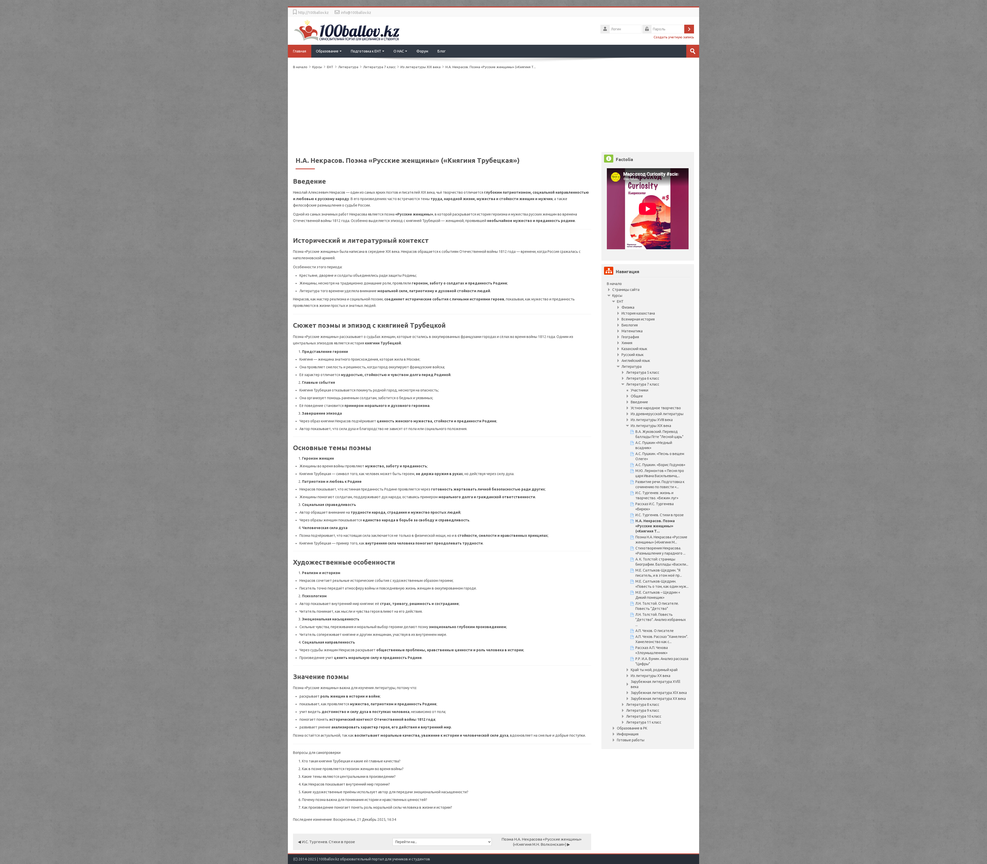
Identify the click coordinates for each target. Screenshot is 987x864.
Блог (441, 51)
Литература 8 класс (642, 704)
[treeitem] (648, 283)
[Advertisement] (447, 110)
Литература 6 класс (642, 378)
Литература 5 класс (642, 372)
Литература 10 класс (643, 716)
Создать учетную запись (674, 37)
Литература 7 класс (642, 384)
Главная (299, 51)
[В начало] (347, 30)
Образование (327, 51)
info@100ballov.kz (356, 13)
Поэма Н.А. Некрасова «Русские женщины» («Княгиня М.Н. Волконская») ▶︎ (541, 842)
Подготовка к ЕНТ (366, 51)
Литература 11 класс (643, 722)
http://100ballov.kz (313, 13)
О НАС (399, 51)
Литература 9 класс (642, 710)
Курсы (617, 295)
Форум (422, 51)
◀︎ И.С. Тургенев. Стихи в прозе (326, 842)
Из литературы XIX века (420, 67)
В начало (614, 284)
